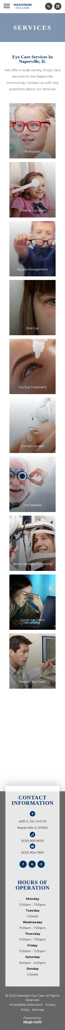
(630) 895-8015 (32, 841)
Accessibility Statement (26, 1004)
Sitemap (38, 1009)
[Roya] (32, 1022)
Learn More (32, 144)
